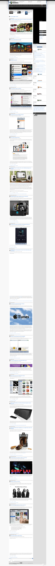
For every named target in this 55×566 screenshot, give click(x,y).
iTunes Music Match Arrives (15, 137)
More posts (10, 558)
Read (10, 56)
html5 (15, 247)
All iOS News (40, 33)
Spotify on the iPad (14, 60)
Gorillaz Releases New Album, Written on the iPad (19, 457)
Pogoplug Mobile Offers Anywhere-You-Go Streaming (19, 196)
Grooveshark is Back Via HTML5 (16, 88)
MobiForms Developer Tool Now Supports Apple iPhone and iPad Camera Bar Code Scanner (39, 71)
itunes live (17, 165)
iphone (42, 106)
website (18, 475)
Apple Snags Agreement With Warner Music (18, 375)
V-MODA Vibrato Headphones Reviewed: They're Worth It (39, 56)
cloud (15, 400)
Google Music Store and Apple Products (17, 114)
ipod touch (37, 107)
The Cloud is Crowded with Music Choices (17, 303)
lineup (14, 57)
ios (16, 247)
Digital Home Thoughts (22, 1)
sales (15, 502)
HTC (19, 183)
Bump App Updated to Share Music (16, 535)
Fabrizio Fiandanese (14, 563)
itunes (11, 57)
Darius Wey (18, 563)
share (15, 557)
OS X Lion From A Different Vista (37, 53)
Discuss (12, 56)
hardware (38, 106)
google (14, 247)
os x (15, 165)
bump (16, 557)
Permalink (15, 56)
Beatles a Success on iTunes (15, 481)
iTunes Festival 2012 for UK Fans (16, 39)
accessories (41, 107)
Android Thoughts (39, 1)
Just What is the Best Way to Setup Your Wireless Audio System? (21, 19)
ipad (44, 106)
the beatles (17, 502)
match (14, 165)
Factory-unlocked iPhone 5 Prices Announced (41, 65)
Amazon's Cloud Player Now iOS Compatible (18, 336)
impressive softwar (20, 296)
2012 (17, 57)
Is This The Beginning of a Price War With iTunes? (19, 360)
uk (13, 57)
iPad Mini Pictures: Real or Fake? (40, 66)
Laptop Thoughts (30, 1)
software (11, 165)
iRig (11, 296)
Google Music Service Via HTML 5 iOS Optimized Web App (20, 224)
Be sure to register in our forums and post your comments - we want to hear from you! (27, 0)
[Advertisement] (27, 7)
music (12, 57)
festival (15, 57)
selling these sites (13, 183)
